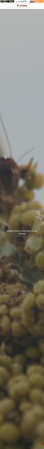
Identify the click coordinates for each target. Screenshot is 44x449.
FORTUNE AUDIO (17, 3)
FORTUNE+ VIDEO (4, 3)
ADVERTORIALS (13, 3)
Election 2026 (29, 3)
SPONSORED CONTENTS (9, 3)
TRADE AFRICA (24, 3)
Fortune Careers (21, 3)
